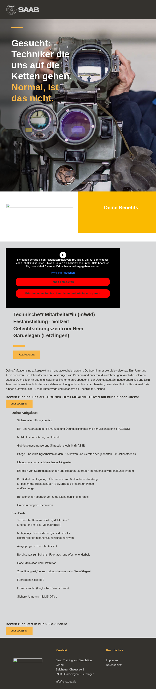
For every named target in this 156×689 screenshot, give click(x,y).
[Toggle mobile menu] (148, 10)
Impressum (113, 660)
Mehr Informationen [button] (63, 272)
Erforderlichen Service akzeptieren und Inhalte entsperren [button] (62, 293)
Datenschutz (114, 664)
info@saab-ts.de (66, 681)
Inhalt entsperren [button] (63, 281)
